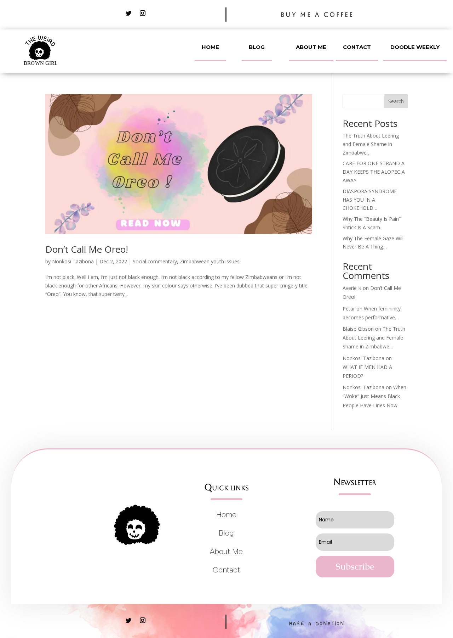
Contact (357, 47)
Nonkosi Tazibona (73, 261)
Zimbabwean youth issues (210, 261)
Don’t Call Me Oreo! (86, 249)
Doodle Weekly (415, 47)
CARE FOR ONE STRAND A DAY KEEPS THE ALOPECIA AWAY (374, 172)
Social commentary (155, 261)
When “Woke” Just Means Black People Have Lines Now (374, 396)
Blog (257, 47)
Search (396, 101)
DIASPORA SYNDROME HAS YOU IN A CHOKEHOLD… (370, 200)
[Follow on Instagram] (142, 13)
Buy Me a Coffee (317, 14)
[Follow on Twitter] (128, 13)
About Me (311, 47)
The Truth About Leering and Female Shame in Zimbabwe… (371, 144)
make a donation (317, 624)
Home (210, 47)
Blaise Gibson (358, 328)
